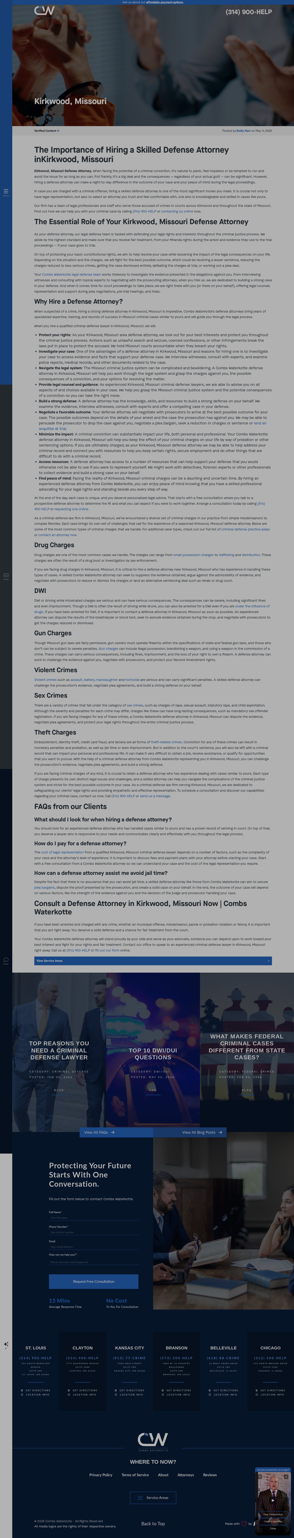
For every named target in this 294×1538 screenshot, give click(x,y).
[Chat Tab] (147, 769)
